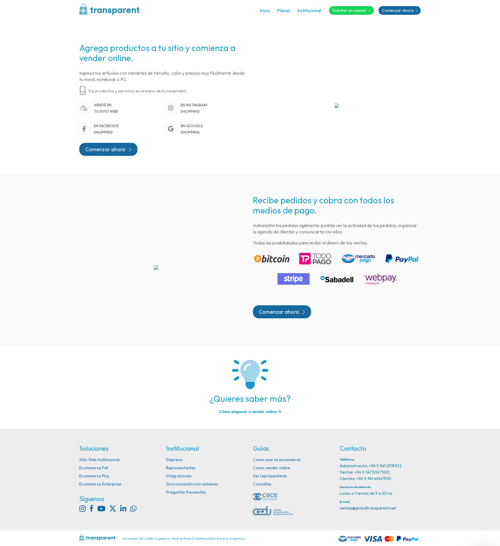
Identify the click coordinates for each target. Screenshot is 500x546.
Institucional (309, 10)
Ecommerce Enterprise (100, 484)
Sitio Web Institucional (99, 459)
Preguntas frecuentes (186, 492)
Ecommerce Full (93, 467)
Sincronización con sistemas (192, 484)
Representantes (181, 467)
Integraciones (179, 476)
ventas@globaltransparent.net (368, 508)
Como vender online (271, 467)
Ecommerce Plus (94, 476)
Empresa (174, 459)
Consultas (262, 484)
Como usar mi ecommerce (277, 459)
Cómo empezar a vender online (248, 411)
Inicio (265, 10)
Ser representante (270, 476)
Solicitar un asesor (349, 10)
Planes (283, 10)
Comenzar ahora (398, 10)
